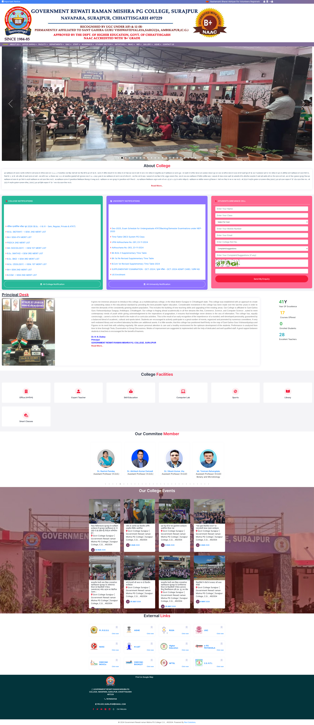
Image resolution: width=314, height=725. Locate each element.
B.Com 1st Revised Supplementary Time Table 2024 (136, 228)
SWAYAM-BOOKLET (139, 663)
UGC (206, 630)
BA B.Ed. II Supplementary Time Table (129, 217)
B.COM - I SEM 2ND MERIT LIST (22, 239)
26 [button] (197, 484)
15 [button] (157, 484)
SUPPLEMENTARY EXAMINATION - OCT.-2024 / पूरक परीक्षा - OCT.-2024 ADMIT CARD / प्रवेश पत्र (156, 233)
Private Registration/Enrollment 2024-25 (130, 250)
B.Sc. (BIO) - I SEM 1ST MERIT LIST (23, 261)
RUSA (171, 630)
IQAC (67, 44)
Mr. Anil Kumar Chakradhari (208, 471)
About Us (14, 44)
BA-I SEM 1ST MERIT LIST (19, 250)
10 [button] (138, 484)
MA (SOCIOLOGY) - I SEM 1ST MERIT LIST (26, 212)
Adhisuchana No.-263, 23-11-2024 (128, 212)
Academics (87, 44)
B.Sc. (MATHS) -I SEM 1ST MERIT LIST (24, 255)
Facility (42, 44)
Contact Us (168, 44)
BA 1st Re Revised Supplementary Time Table (133, 223)
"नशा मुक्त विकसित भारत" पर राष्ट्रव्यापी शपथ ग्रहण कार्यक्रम (207, 527)
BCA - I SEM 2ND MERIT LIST (20, 245)
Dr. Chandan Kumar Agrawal (106, 471)
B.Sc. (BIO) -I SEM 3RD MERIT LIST (23, 223)
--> (269, 1)
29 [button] (208, 484)
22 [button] (183, 484)
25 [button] (194, 484)
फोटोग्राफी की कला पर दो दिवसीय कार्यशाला (138, 583)
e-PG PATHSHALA (209, 647)
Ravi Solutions (189, 722)
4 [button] (116, 484)
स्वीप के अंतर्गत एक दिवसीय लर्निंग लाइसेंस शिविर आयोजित (138, 527)
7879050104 (111, 699)
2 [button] (109, 484)
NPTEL (172, 663)
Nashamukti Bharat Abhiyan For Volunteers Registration (207, 1)
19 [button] (171, 484)
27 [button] (201, 484)
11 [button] (142, 484)
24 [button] (190, 484)
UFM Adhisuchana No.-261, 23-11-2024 (130, 206)
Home (5, 44)
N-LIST (137, 647)
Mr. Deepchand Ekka (174, 471)
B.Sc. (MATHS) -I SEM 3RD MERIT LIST (25, 218)
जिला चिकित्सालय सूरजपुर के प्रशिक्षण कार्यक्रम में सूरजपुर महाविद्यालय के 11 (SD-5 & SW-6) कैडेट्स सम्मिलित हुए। (104, 529)
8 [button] (131, 484)
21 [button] (179, 484)
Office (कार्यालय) (28, 44)
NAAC (130, 44)
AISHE (156, 44)
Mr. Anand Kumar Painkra (140, 471)
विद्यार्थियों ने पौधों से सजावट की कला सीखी (209, 583)
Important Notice (12, 1)
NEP (138, 44)
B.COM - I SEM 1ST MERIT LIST (21, 266)
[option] (106, 460)
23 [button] (186, 484)
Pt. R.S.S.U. (104, 630)
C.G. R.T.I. (208, 663)
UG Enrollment (118, 239)
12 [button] (146, 484)
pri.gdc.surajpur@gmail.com (111, 704)
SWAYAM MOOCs (103, 663)
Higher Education (173, 647)
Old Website (121, 709)
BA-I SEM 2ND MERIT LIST (19, 234)
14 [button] (153, 484)
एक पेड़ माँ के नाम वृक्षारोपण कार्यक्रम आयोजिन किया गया (174, 527)
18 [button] (168, 484)
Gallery (147, 44)
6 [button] (124, 484)
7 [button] (127, 484)
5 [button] (120, 484)
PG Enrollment (118, 244)
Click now (115, 633)
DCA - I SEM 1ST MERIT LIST (20, 277)
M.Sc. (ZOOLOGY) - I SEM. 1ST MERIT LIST (27, 228)
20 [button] (175, 484)
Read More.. (157, 185)
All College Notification (54, 284)
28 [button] (205, 484)
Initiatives (120, 44)
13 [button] (149, 484)
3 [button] (113, 484)
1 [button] (105, 484)
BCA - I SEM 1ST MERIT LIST (20, 272)
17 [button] (164, 484)
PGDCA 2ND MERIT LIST (18, 207)
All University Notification (158, 284)
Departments (55, 44)
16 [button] (160, 484)
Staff (75, 44)
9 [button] (135, 484)
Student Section (103, 44)
